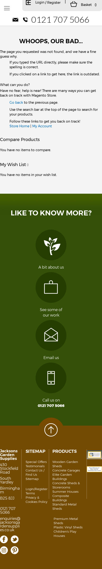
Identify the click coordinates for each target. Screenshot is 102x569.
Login (39, 2)
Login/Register (36, 489)
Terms (30, 493)
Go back (16, 102)
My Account (42, 126)
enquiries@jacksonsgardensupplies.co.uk (10, 524)
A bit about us (51, 267)
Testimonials (35, 466)
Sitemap (32, 479)
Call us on (51, 403)
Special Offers (36, 462)
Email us (51, 357)
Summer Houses (65, 491)
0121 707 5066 (60, 19)
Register (53, 2)
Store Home (19, 126)
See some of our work (51, 312)
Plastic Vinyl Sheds (68, 527)
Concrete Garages (66, 470)
